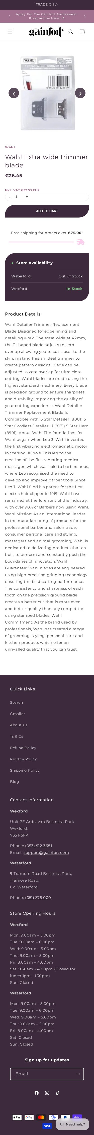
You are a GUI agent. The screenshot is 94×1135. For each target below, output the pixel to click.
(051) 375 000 (38, 897)
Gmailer (17, 713)
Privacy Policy (23, 759)
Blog (14, 781)
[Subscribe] (77, 1074)
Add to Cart (47, 211)
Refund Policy (23, 748)
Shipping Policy (25, 770)
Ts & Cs (16, 736)
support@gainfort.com (46, 852)
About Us (19, 725)
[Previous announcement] (9, 16)
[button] (10, 31)
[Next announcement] (84, 16)
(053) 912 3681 (38, 845)
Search (16, 702)
